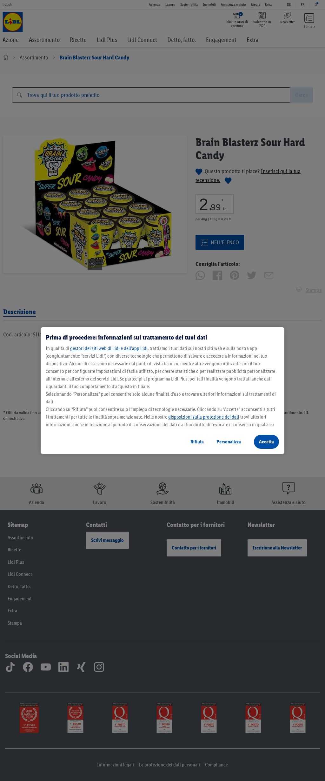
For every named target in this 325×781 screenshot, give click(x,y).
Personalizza (228, 442)
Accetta (266, 442)
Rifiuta (197, 442)
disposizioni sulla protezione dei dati (203, 417)
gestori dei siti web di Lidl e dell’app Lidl (109, 348)
